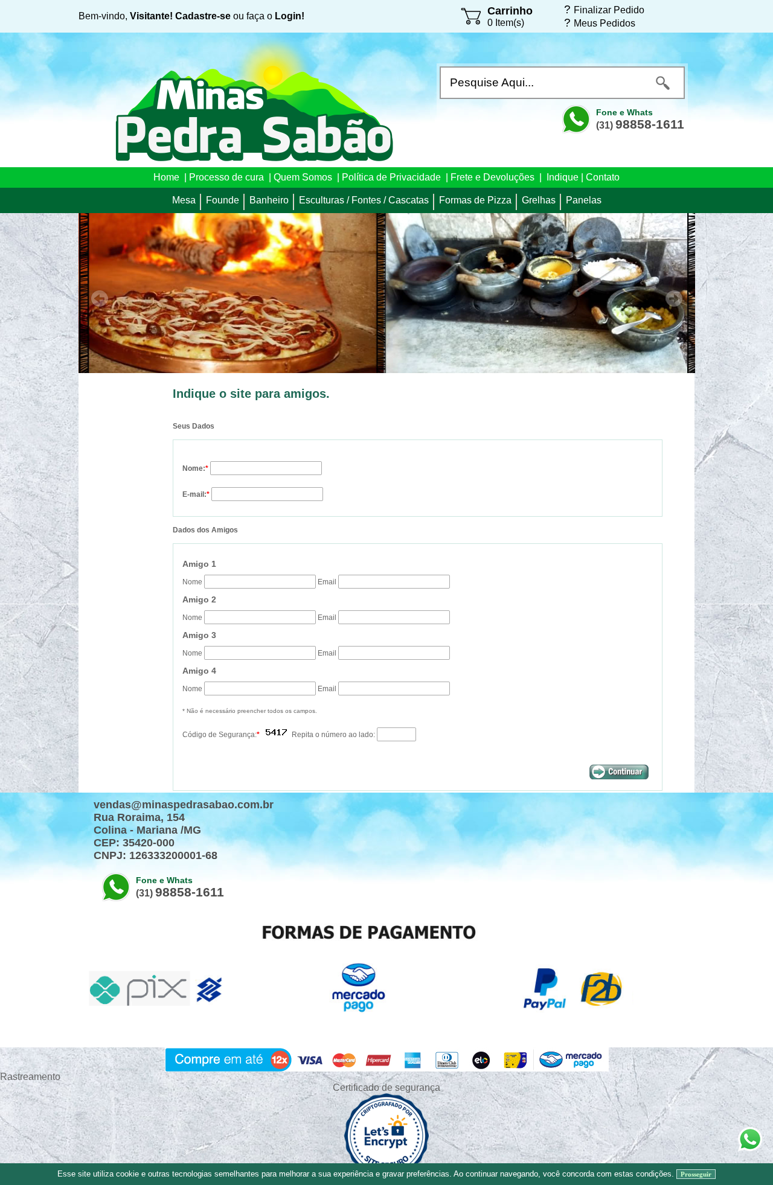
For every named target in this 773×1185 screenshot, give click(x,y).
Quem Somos (303, 177)
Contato (603, 177)
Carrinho (510, 11)
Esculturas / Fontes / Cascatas (364, 200)
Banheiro (269, 200)
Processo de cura (226, 177)
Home (166, 177)
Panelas (583, 200)
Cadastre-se (203, 16)
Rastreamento (30, 1077)
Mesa (184, 200)
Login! (289, 16)
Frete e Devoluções (492, 177)
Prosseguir (696, 1174)
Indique (563, 177)
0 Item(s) (505, 23)
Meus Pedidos (604, 23)
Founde (222, 200)
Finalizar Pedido (609, 9)
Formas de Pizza (475, 200)
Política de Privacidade (391, 177)
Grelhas (539, 200)
